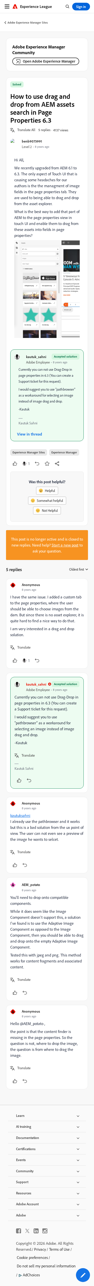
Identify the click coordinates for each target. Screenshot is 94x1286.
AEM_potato (31, 884)
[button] (26, 130)
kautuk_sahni (36, 357)
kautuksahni (20, 815)
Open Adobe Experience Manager (49, 61)
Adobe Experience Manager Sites (28, 22)
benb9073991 (32, 141)
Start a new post (65, 545)
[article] (47, 623)
